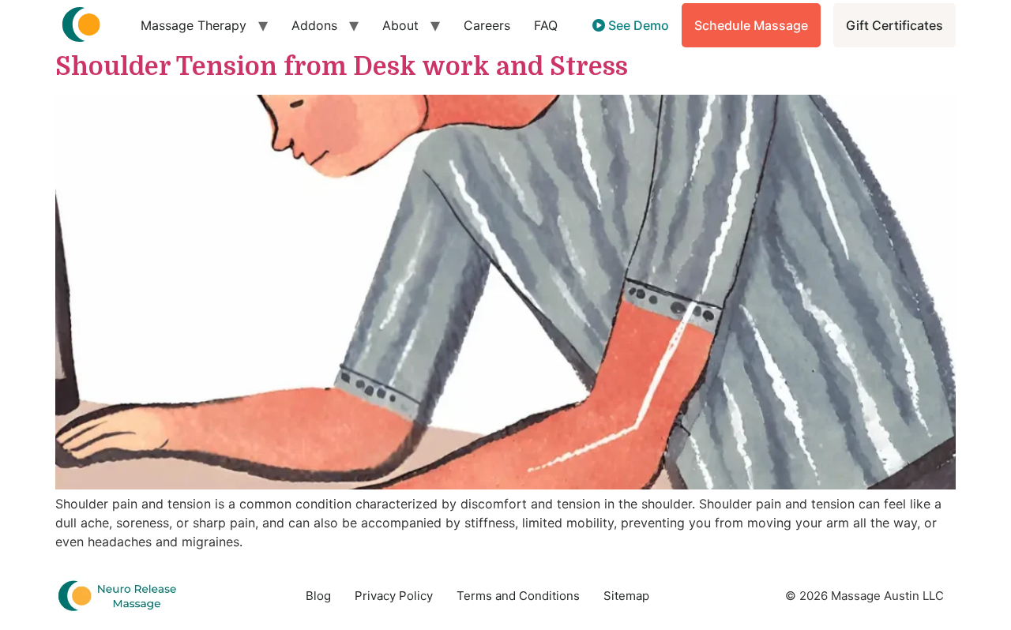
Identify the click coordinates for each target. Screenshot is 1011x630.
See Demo (637, 25)
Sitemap (626, 595)
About (400, 25)
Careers (487, 25)
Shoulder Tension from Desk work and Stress (341, 66)
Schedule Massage (751, 25)
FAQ (546, 25)
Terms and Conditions (518, 595)
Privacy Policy (394, 595)
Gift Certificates (894, 25)
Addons (314, 25)
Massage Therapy (193, 25)
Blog (318, 595)
